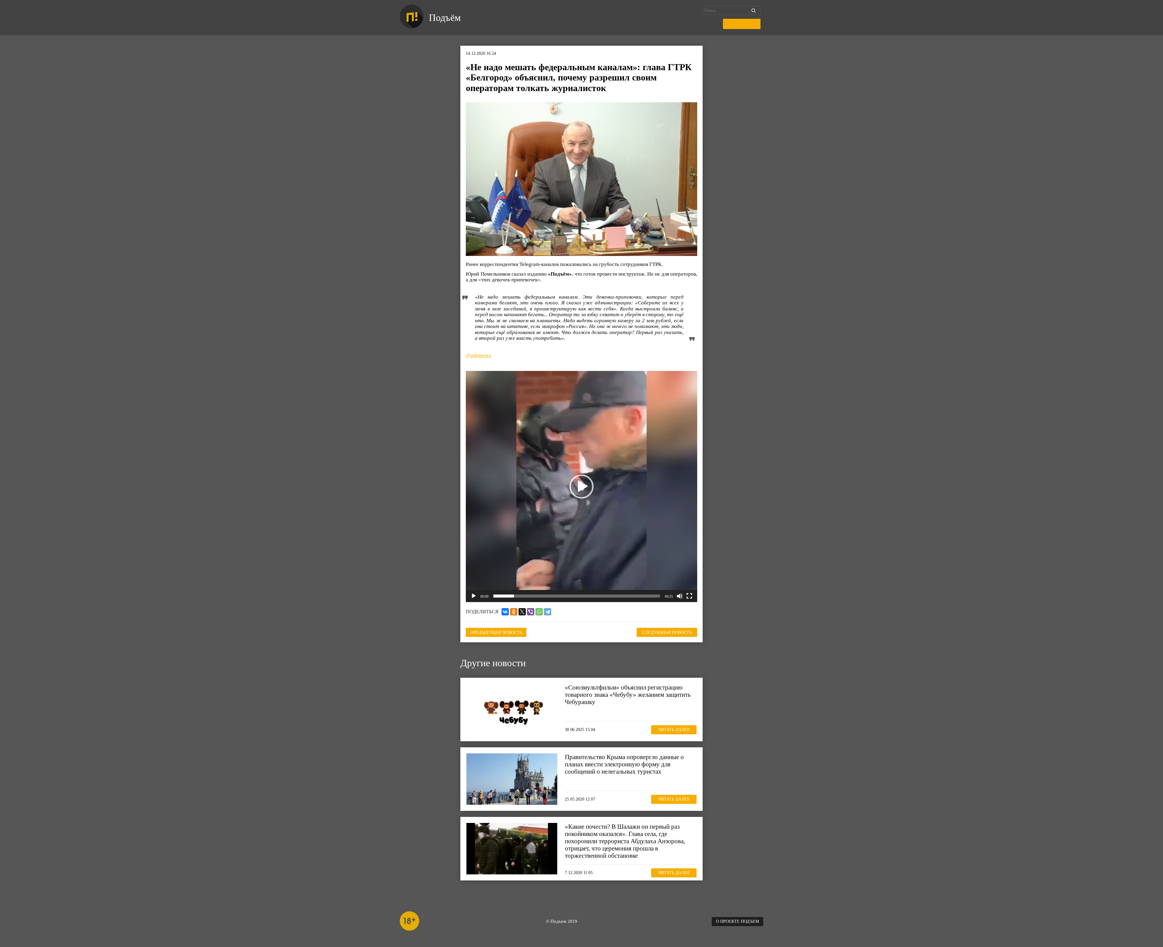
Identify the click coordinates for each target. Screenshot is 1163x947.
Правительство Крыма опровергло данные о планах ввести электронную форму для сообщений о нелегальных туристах (624, 764)
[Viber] (530, 611)
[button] (581, 486)
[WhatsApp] (539, 611)
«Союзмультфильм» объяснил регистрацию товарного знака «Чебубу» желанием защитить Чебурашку (628, 695)
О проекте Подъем (737, 921)
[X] (522, 611)
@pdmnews (478, 355)
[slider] (576, 596)
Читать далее (674, 730)
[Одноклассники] (513, 611)
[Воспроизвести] (474, 596)
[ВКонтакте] (505, 611)
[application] (581, 486)
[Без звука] (680, 596)
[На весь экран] (689, 596)
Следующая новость (667, 632)
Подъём (445, 17)
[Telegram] (547, 611)
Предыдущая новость (496, 632)
